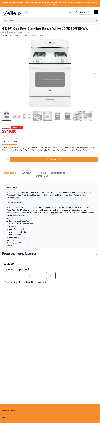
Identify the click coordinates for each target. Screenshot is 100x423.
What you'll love (10, 141)
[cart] (75, 12)
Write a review (23, 32)
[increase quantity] (7, 158)
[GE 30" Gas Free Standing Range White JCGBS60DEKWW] (50, 73)
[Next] (94, 73)
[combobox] (85, 12)
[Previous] (6, 73)
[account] (69, 12)
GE (6, 35)
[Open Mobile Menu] (96, 12)
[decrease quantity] (7, 161)
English (83, 12)
